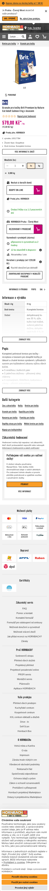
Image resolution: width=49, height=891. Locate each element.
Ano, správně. (10, 18)
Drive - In (24, 722)
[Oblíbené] (36, 36)
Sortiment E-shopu (24, 656)
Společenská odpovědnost (24, 774)
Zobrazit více (24, 339)
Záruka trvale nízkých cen (24, 760)
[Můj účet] (30, 36)
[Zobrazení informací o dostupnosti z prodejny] (40, 250)
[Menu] (4, 36)
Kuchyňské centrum (24, 708)
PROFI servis (24, 674)
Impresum (24, 755)
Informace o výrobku (18, 289)
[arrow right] (44, 289)
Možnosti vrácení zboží (24, 632)
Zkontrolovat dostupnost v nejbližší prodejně (24, 275)
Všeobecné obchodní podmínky (24, 764)
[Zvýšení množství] (23, 166)
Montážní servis (24, 679)
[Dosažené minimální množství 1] (7, 166)
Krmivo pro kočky (9, 43)
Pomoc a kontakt (24, 613)
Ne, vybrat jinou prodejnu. (30, 18)
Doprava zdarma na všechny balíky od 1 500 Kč (24, 3)
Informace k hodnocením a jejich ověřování (20, 448)
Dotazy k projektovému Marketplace (24, 797)
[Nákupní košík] (43, 36)
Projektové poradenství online (24, 670)
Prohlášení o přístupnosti (24, 788)
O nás (24, 750)
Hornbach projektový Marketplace (24, 792)
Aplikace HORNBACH (24, 688)
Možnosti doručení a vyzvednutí (24, 627)
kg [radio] (39, 165)
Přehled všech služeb (24, 660)
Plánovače (24, 684)
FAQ (24, 608)
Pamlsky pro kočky (27, 417)
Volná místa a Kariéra (24, 746)
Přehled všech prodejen (24, 703)
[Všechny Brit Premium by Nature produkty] (10, 102)
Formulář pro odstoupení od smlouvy (24, 622)
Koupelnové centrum (25, 712)
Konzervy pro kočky (9, 417)
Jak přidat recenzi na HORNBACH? (24, 636)
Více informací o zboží (24, 151)
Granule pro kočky (27, 43)
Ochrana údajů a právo (24, 778)
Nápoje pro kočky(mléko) (12, 429)
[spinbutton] (15, 166)
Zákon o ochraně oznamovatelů (24, 783)
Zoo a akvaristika (9, 405)
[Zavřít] (46, 11)
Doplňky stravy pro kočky (12, 423)
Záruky (24, 641)
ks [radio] (31, 165)
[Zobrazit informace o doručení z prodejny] (40, 262)
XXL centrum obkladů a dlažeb (24, 717)
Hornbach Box (24, 731)
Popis (33, 289)
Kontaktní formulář (24, 618)
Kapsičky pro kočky (26, 411)
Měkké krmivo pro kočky (34, 423)
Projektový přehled (25, 665)
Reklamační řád (24, 769)
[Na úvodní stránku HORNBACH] (13, 28)
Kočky (20, 405)
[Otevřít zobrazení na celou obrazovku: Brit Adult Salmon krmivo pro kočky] (24, 67)
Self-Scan (24, 726)
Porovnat (12, 95)
